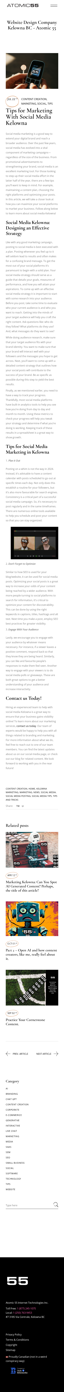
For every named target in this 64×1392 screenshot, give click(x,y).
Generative (13, 1120)
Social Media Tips (42, 795)
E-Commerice (14, 1115)
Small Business (15, 1162)
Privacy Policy (14, 1334)
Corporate (12, 1109)
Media (9, 1141)
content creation (16, 788)
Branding (12, 1093)
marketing (26, 792)
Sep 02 (12, 1013)
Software (12, 1173)
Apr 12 (12, 875)
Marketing (28, 103)
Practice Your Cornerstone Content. (25, 1022)
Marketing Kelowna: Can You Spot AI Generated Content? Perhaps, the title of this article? (31, 886)
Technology (13, 1178)
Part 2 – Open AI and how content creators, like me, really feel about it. (31, 954)
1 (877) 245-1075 (26, 1308)
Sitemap (10, 1350)
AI (7, 1088)
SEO (8, 1157)
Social (41, 103)
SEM (8, 1152)
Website (10, 1189)
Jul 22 (12, 99)
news (36, 792)
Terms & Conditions (17, 1339)
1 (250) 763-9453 (22, 1312)
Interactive (13, 1125)
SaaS (8, 1146)
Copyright (11, 1345)
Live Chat (11, 1130)
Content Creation (34, 99)
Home (32, 788)
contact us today (26, 726)
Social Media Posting (18, 795)
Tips (50, 103)
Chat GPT (11, 1099)
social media (48, 792)
